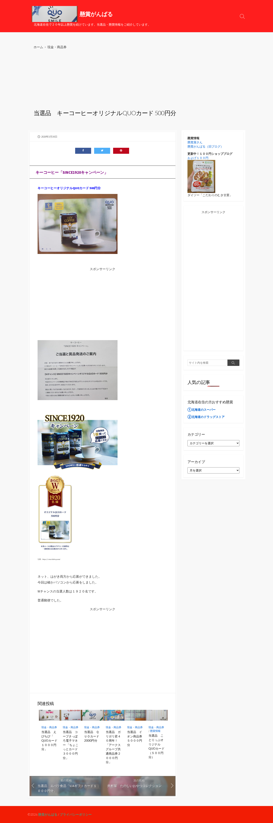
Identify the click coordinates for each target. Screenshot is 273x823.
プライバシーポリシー (76, 814)
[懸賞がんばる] (55, 14)
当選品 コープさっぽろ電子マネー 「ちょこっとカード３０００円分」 (70, 744)
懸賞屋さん (194, 142)
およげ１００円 (197, 158)
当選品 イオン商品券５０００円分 (134, 738)
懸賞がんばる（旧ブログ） (205, 146)
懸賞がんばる (47, 814)
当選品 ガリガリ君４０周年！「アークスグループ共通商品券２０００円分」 (113, 747)
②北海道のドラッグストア (206, 417)
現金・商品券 (57, 47)
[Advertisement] (136, 80)
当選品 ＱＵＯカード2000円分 (91, 736)
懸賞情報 (155, 731)
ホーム (38, 47)
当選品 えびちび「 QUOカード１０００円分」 (49, 740)
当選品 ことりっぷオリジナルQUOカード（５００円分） (156, 746)
